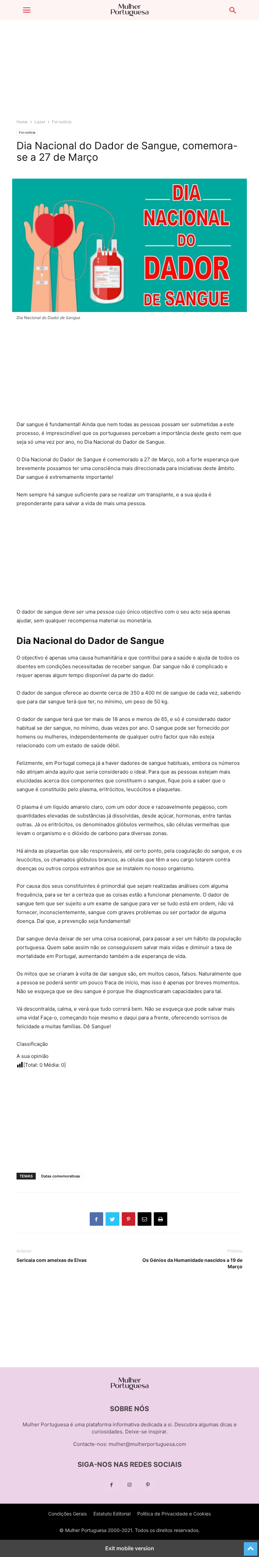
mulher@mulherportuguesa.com (147, 1444)
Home (22, 121)
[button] (27, 10)
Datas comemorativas (60, 1176)
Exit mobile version (129, 1548)
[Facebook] (111, 1485)
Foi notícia (61, 121)
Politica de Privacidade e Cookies (174, 1513)
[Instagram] (129, 1485)
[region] (129, 72)
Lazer (39, 121)
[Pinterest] (147, 1485)
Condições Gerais (67, 1513)
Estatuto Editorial (112, 1513)
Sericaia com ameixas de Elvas (52, 1260)
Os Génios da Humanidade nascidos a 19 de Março (192, 1263)
